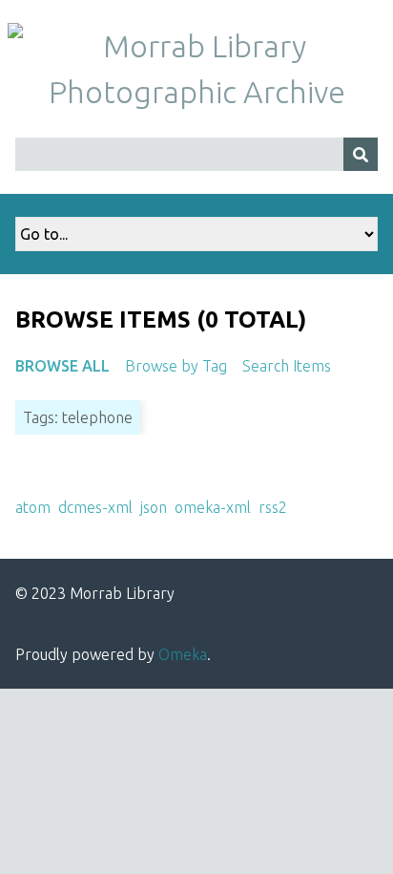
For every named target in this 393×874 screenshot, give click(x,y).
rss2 (273, 507)
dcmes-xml (95, 507)
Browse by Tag (176, 365)
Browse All (62, 365)
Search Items (286, 365)
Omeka (182, 654)
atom (33, 507)
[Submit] (360, 154)
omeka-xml (213, 507)
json (153, 507)
